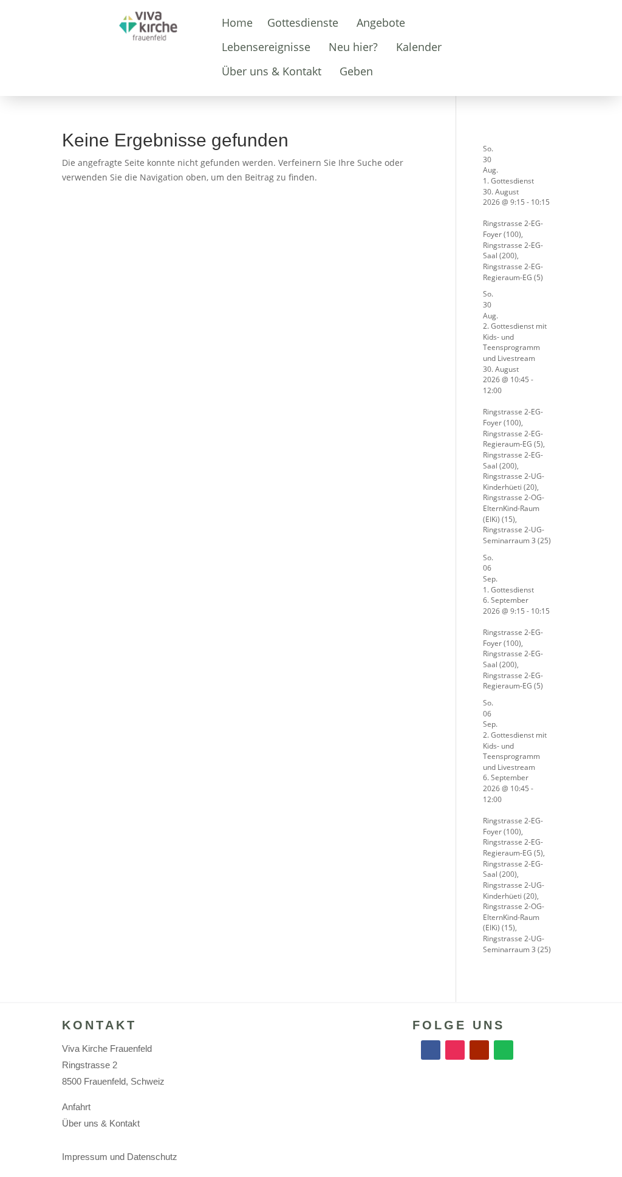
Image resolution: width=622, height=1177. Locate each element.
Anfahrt (76, 1107)
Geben (356, 71)
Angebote (381, 22)
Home (237, 22)
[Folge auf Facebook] (430, 1050)
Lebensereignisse (266, 46)
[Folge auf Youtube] (479, 1050)
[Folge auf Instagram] (455, 1050)
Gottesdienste (302, 22)
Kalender (419, 46)
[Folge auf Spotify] (503, 1050)
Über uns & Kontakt (271, 71)
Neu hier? (353, 46)
